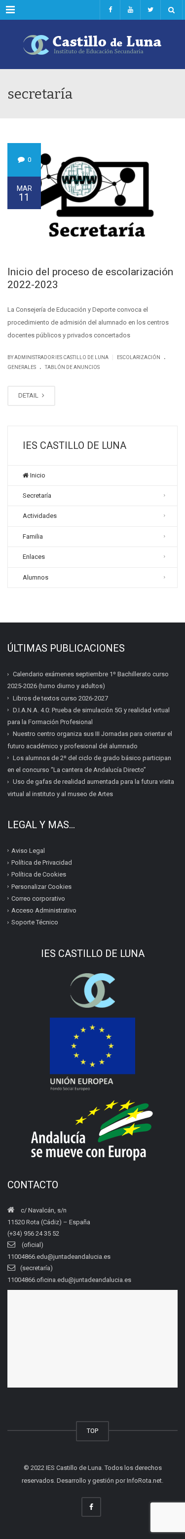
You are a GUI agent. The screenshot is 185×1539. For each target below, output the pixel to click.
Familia (33, 536)
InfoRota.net (144, 1480)
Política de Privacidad (41, 862)
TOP (92, 1430)
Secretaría (37, 495)
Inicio (37, 475)
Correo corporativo (38, 898)
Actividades (40, 515)
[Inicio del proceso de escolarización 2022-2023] (92, 197)
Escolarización (138, 357)
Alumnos (35, 577)
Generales (21, 367)
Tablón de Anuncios (72, 367)
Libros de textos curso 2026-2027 (60, 697)
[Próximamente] (130, 10)
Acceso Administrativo (43, 910)
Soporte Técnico (34, 922)
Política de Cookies (38, 874)
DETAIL (29, 395)
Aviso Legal (28, 850)
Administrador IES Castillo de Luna (61, 357)
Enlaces (34, 556)
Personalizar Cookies (41, 886)
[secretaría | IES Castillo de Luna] (92, 44)
